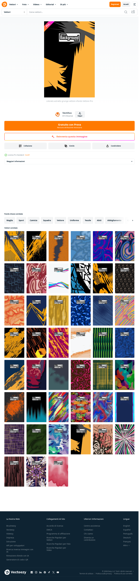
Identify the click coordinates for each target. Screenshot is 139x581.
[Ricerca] (123, 12)
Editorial (50, 4)
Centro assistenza (91, 525)
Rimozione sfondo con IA (17, 555)
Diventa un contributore (88, 538)
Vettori (12, 4)
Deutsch (125, 537)
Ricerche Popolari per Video (55, 551)
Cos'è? (27, 155)
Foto (24, 4)
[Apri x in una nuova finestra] (53, 572)
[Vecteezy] (4, 4)
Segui (79, 116)
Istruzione (10, 541)
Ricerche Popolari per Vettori (55, 538)
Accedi (124, 4)
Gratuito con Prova (68, 126)
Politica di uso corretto (121, 573)
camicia (33, 220)
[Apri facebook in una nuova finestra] (32, 572)
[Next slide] (128, 220)
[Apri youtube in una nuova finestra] (58, 572)
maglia (10, 220)
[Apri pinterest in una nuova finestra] (45, 572)
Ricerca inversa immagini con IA (17, 550)
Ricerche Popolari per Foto (55, 545)
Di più (63, 4)
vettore (60, 220)
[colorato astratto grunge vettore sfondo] (14, 246)
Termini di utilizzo (84, 573)
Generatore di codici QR (17, 559)
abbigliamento (114, 220)
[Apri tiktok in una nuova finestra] (49, 572)
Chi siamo (87, 533)
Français (125, 541)
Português (126, 533)
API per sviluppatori (15, 545)
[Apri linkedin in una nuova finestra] (40, 572)
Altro (123, 545)
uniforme (74, 220)
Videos (36, 4)
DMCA (48, 529)
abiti (99, 220)
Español (125, 529)
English (124, 525)
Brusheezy (11, 525)
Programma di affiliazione (57, 533)
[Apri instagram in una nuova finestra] (36, 572)
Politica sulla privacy (102, 573)
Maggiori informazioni (16, 161)
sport (21, 220)
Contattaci (87, 529)
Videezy (9, 533)
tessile (88, 220)
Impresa (10, 537)
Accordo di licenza (54, 525)
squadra (47, 220)
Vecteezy (10, 529)
